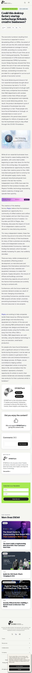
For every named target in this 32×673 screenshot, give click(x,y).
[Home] (6, 4)
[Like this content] (3, 27)
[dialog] (19, 663)
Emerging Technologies (10, 8)
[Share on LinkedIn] (16, 27)
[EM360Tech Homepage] (16, 626)
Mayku (9, 208)
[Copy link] (20, 27)
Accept (19, 669)
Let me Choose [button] (19, 666)
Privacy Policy (5, 662)
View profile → (6, 471)
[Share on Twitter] (13, 27)
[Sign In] (19, 392)
